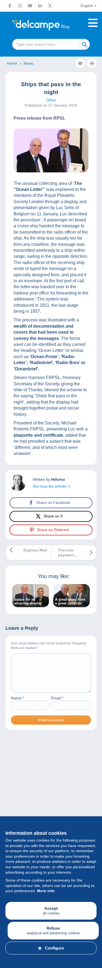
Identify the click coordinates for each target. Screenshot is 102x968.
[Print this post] (92, 63)
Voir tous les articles (50, 486)
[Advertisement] (51, 797)
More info (46, 891)
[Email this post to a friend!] (80, 63)
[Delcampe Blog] (51, 25)
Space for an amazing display (28, 601)
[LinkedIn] (40, 5)
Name (17, 698)
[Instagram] (20, 5)
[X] (50, 5)
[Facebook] (9, 5)
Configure (54, 948)
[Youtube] (30, 5)
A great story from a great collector (70, 601)
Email (57, 698)
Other (51, 100)
